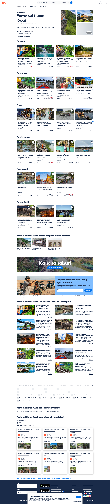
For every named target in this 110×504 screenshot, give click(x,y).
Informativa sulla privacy (21, 297)
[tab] (26, 385)
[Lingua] (101, 2)
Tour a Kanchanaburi (55, 478)
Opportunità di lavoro (76, 487)
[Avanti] (93, 56)
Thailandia (23, 478)
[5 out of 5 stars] (29, 432)
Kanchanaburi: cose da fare (44, 478)
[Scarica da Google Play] (45, 486)
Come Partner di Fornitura (88, 485)
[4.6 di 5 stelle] (20, 31)
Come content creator (87, 487)
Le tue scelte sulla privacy (56, 491)
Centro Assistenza (54, 485)
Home (18, 478)
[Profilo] (106, 2)
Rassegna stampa (75, 491)
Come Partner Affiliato (87, 489)
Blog (73, 489)
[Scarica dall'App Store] (45, 491)
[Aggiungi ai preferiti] (33, 46)
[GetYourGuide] (4, 3)
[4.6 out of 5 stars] (20, 425)
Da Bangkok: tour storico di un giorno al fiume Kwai (54, 454)
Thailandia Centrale (31, 478)
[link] (26, 56)
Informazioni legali (55, 487)
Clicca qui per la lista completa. (52, 411)
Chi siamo (74, 485)
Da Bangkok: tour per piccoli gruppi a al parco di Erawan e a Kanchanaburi (28, 430)
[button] (26, 56)
